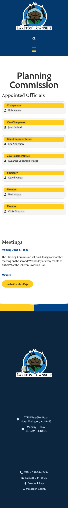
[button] (34, 50)
